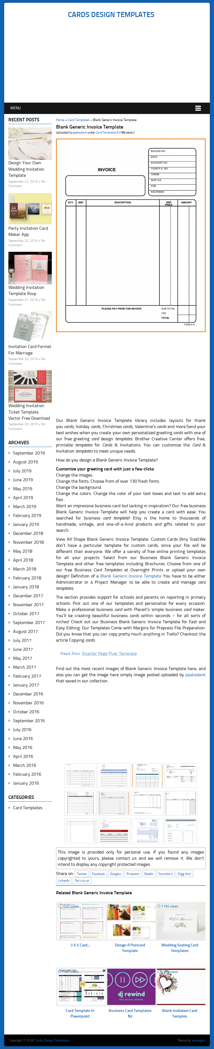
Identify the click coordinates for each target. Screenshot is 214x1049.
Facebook (98, 874)
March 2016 (24, 765)
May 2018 (22, 551)
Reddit (148, 874)
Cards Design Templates (111, 14)
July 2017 (22, 640)
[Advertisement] (111, 61)
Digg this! (184, 874)
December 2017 (28, 595)
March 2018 (24, 569)
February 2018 (27, 578)
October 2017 (26, 613)
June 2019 (23, 479)
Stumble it (165, 874)
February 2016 (27, 774)
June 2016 (23, 738)
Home (60, 120)
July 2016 (22, 729)
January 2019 (26, 524)
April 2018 (23, 560)
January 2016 (26, 783)
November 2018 (28, 542)
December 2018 (28, 533)
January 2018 (26, 586)
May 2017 (22, 658)
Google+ (115, 874)
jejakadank (80, 132)
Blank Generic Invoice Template (130, 576)
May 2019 (22, 488)
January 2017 (26, 685)
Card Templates (79, 120)
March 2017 (24, 667)
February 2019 (27, 515)
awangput (198, 1040)
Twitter (82, 874)
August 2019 (25, 462)
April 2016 (23, 756)
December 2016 (28, 694)
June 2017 (23, 649)
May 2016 (22, 747)
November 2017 (28, 604)
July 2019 (22, 470)
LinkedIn (64, 881)
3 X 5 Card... (80, 945)
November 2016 (28, 702)
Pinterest (133, 874)
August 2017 (25, 631)
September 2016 (29, 720)
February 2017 (27, 676)
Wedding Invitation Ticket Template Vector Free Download (29, 412)
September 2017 (29, 622)
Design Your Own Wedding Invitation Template (26, 169)
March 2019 (24, 506)
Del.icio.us (82, 881)
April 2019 (23, 497)
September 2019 (29, 453)
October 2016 (26, 711)
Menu (15, 108)
